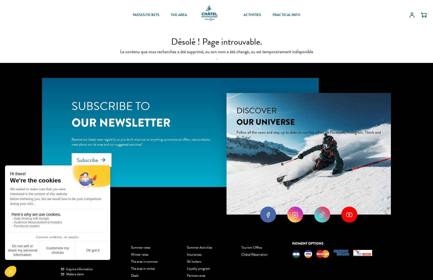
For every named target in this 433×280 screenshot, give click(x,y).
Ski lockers (194, 261)
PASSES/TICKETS (146, 15)
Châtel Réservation (254, 254)
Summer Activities (199, 247)
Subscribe (87, 160)
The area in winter (143, 268)
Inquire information (79, 269)
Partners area (196, 275)
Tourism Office (251, 247)
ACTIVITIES (252, 15)
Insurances (194, 254)
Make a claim (75, 274)
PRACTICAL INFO (286, 15)
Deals (135, 275)
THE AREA (179, 15)
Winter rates (139, 254)
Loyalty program (198, 268)
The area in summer (144, 261)
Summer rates (140, 247)
